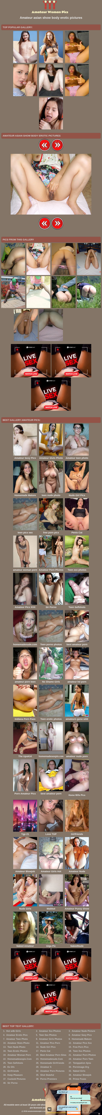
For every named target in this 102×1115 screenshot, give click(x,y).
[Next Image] (57, 150)
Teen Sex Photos (48, 1035)
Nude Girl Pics (48, 1047)
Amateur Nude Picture (83, 1031)
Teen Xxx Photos (81, 1051)
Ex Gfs (10, 1067)
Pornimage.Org (81, 1067)
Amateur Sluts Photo (18, 1043)
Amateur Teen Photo (17, 1039)
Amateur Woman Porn (19, 1055)
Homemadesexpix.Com (19, 1059)
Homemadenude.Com (51, 1059)
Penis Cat (45, 1051)
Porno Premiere (48, 1079)
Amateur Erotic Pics (16, 1035)
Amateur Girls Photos (50, 1039)
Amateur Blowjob (82, 1075)
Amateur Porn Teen (83, 1059)
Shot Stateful (47, 1075)
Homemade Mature (82, 1039)
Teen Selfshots (15, 1063)
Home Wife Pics (77, 795)
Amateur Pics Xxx (82, 1043)
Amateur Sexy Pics (82, 1035)
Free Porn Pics (80, 1047)
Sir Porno (12, 1083)
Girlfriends (13, 1071)
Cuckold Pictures (16, 1079)
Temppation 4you (82, 1063)
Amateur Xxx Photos (50, 1031)
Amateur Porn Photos (84, 1055)
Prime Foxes (79, 1079)
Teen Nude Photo (16, 1047)
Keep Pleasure (15, 1075)
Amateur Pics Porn (50, 1043)
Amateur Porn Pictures (52, 1071)
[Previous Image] (44, 150)
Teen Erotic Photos (17, 1051)
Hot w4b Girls (13, 1031)
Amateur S (45, 1067)
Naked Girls (79, 1071)
